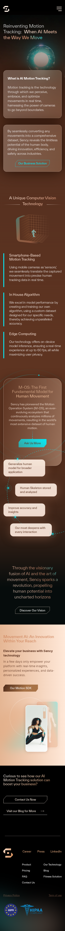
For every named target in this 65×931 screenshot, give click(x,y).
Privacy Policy (11, 895)
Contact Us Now (25, 799)
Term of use (55, 895)
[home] (6, 9)
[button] (59, 9)
